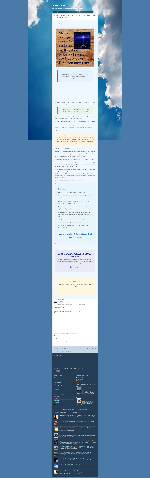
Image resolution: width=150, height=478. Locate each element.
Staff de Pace (80, 380)
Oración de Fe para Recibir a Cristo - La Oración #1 (69, 464)
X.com (56, 404)
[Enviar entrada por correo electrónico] (56, 299)
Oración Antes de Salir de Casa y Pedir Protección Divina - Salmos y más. (73, 458)
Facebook (57, 396)
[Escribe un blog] (60, 299)
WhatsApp (57, 400)
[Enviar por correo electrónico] (58, 299)
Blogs (55, 380)
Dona (55, 384)
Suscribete (56, 387)
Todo (55, 390)
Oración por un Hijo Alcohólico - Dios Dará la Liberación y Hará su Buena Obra (74, 452)
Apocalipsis (79, 386)
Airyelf (72, 409)
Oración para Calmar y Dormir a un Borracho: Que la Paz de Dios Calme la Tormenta (76, 421)
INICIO (55, 11)
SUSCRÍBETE (79, 11)
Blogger (85, 409)
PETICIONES (71, 11)
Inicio (76, 348)
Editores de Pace (80, 377)
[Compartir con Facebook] (62, 299)
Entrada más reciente (60, 348)
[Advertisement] (75, 92)
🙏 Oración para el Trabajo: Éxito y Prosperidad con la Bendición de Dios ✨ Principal (76, 427)
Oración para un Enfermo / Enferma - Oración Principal (69, 470)
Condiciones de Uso (58, 382)
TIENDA (85, 11)
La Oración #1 (75, 267)
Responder (58, 314)
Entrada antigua (91, 348)
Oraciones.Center (59, 5)
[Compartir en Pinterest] (63, 299)
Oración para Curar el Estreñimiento (65, 433)
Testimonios (56, 389)
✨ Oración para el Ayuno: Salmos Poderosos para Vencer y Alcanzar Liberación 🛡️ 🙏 (76, 415)
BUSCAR (60, 11)
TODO (90, 11)
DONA (65, 11)
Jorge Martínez (59, 311)
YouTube (57, 402)
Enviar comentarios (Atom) (65, 351)
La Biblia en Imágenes (82, 397)
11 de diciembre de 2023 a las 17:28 (72, 311)
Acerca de (56, 379)
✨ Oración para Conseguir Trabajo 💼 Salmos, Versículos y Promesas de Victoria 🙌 (76, 446)
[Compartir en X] (61, 299)
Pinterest (57, 398)
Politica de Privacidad (58, 385)
